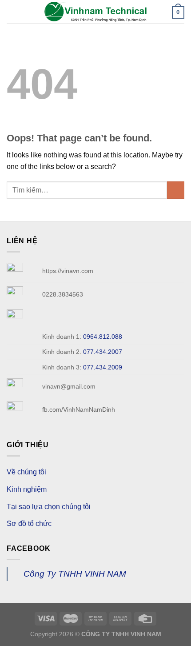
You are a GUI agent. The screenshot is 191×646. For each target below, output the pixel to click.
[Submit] (175, 190)
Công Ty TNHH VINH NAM (75, 573)
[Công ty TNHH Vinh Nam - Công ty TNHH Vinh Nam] (95, 11)
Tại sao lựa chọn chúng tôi (49, 506)
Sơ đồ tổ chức (29, 523)
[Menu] (12, 11)
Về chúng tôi (26, 472)
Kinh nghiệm (27, 489)
